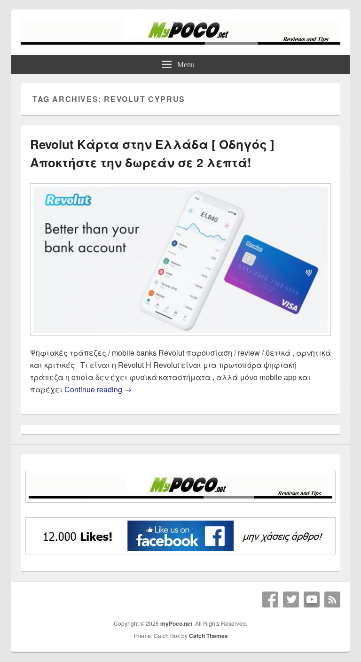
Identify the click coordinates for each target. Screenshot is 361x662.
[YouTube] (312, 599)
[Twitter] (291, 599)
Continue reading (98, 389)
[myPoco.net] (180, 42)
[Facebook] (270, 599)
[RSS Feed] (332, 599)
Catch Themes (208, 635)
